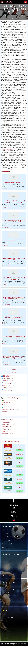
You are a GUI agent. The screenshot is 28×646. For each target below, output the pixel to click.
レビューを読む (8, 457)
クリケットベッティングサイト (10, 404)
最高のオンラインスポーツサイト (10, 149)
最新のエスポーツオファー (9, 433)
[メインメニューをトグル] (25, 2)
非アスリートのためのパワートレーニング (14, 240)
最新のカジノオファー (8, 422)
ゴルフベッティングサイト (8, 561)
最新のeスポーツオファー (8, 603)
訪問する (19, 449)
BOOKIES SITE (11, 643)
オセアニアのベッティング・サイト (10, 540)
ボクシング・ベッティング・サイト (10, 568)
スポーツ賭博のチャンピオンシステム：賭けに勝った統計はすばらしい (14, 278)
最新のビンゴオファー (8, 426)
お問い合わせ (5, 634)
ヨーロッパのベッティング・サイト (10, 536)
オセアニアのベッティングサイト (10, 385)
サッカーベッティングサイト (9, 400)
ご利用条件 (5, 621)
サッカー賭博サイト (7, 558)
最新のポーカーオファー (8, 429)
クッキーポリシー (6, 624)
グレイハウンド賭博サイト (8, 571)
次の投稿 (14, 372)
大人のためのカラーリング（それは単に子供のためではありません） (14, 337)
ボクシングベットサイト (8, 407)
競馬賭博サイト (6, 411)
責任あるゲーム (6, 631)
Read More (5, 188)
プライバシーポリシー (7, 617)
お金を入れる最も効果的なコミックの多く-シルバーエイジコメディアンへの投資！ (14, 221)
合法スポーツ (10, 61)
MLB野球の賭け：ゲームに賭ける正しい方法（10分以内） (14, 317)
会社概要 (4, 614)
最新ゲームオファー (7, 599)
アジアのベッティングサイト (9, 378)
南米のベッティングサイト (9, 387)
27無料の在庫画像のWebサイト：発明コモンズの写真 (14, 259)
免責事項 (4, 627)
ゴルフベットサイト (7, 402)
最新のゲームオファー (8, 431)
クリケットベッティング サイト (9, 565)
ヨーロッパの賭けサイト (8, 383)
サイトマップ (5, 638)
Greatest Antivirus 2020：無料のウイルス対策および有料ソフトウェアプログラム (14, 201)
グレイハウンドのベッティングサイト (12, 409)
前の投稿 (14, 369)
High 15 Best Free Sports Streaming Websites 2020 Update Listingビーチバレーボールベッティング (14, 357)
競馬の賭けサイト (6, 575)
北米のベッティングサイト (9, 390)
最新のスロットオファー (8, 424)
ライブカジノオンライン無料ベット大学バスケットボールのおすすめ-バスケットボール (14, 298)
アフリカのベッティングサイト (10, 380)
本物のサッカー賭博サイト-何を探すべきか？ (14, 182)
